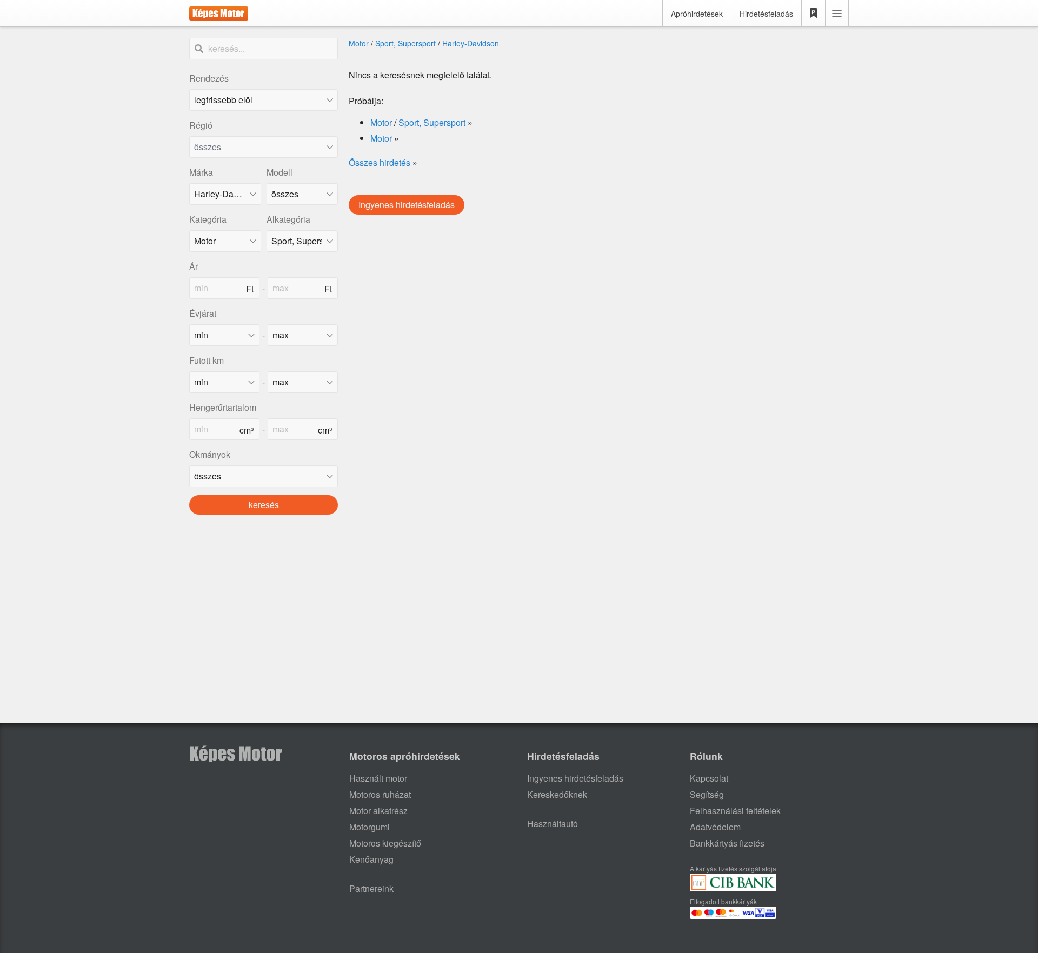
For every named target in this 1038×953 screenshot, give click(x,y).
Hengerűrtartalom (222, 407)
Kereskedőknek (557, 794)
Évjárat (202, 313)
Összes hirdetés (379, 162)
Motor (359, 43)
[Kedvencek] (813, 13)
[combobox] (263, 147)
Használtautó (552, 823)
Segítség (707, 794)
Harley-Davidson (470, 43)
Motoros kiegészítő (385, 843)
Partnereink (371, 888)
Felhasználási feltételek (735, 810)
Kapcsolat (709, 778)
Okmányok (209, 454)
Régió (200, 125)
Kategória (208, 219)
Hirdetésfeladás (766, 13)
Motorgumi (369, 827)
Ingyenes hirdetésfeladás (406, 204)
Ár (193, 266)
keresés (264, 504)
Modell (279, 172)
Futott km (206, 360)
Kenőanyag (371, 859)
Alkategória (288, 219)
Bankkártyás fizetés (727, 843)
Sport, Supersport (405, 43)
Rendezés (209, 78)
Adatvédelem (715, 827)
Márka (201, 172)
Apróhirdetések (697, 13)
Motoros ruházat (380, 794)
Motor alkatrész (378, 810)
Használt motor (378, 778)
